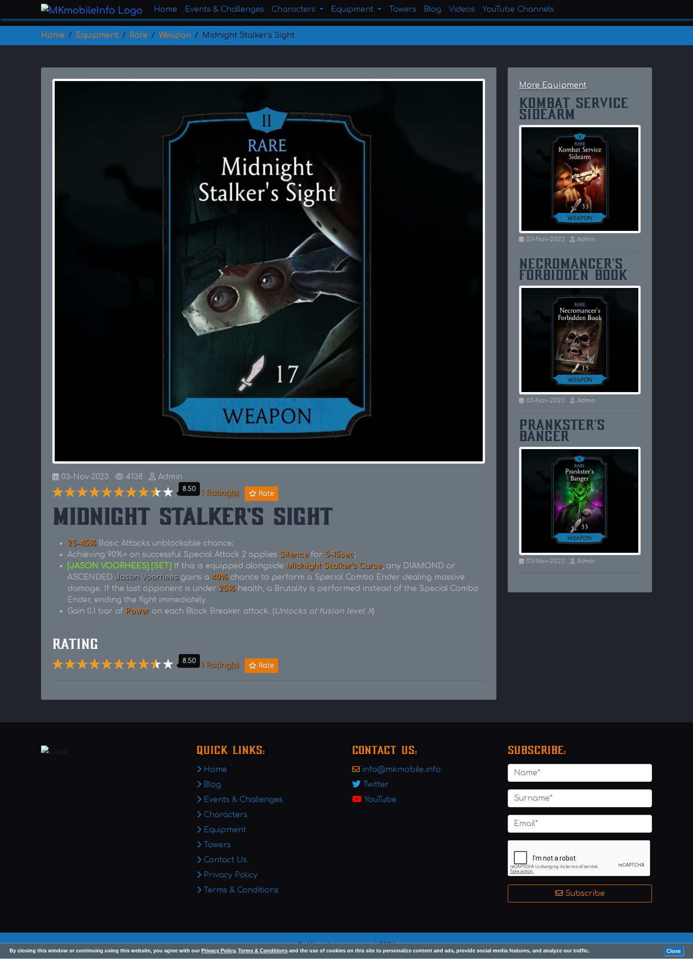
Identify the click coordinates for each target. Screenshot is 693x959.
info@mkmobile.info (401, 769)
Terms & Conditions (263, 950)
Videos (462, 9)
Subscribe (584, 893)
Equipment (223, 830)
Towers (402, 9)
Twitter (376, 784)
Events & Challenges (224, 9)
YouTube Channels (518, 9)
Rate (265, 493)
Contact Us (224, 860)
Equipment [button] (353, 9)
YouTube (380, 799)
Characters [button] (295, 9)
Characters (224, 815)
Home (165, 9)
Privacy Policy (218, 950)
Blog (432, 9)
